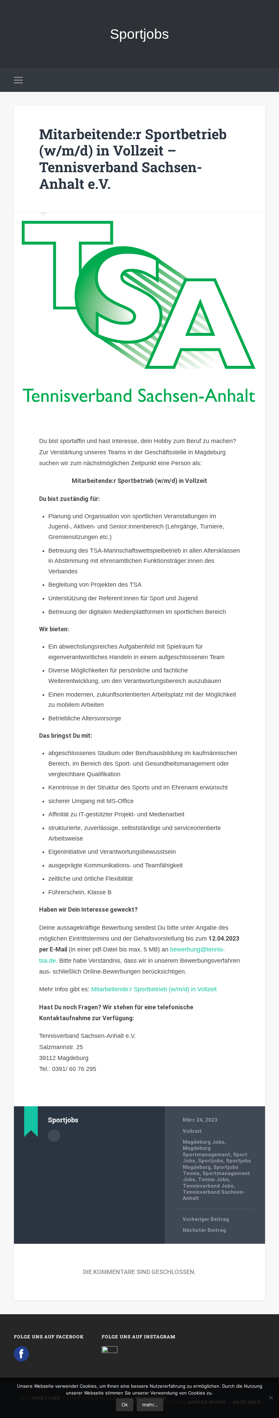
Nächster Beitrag (204, 1230)
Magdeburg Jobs (204, 1142)
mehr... (150, 1404)
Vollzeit (192, 1131)
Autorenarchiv (54, 1135)
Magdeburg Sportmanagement (206, 1151)
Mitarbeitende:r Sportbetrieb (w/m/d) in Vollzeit (154, 989)
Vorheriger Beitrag (206, 1219)
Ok (124, 1404)
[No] (270, 1397)
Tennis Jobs (213, 1179)
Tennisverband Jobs (208, 1186)
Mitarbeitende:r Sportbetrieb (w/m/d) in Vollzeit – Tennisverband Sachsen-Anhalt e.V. (133, 159)
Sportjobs (139, 34)
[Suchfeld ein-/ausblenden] (261, 80)
